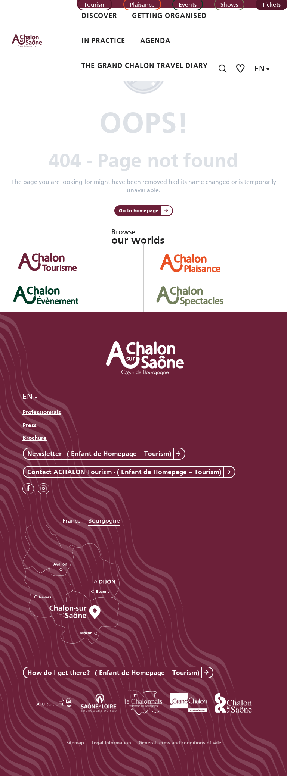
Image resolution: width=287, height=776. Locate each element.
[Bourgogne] (53, 701)
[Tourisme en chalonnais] (143, 701)
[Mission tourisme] (98, 701)
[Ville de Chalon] (233, 701)
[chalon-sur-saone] (34, 40)
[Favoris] (241, 68)
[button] (222, 68)
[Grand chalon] (188, 701)
